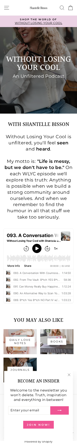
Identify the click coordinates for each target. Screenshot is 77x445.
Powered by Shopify (38, 441)
